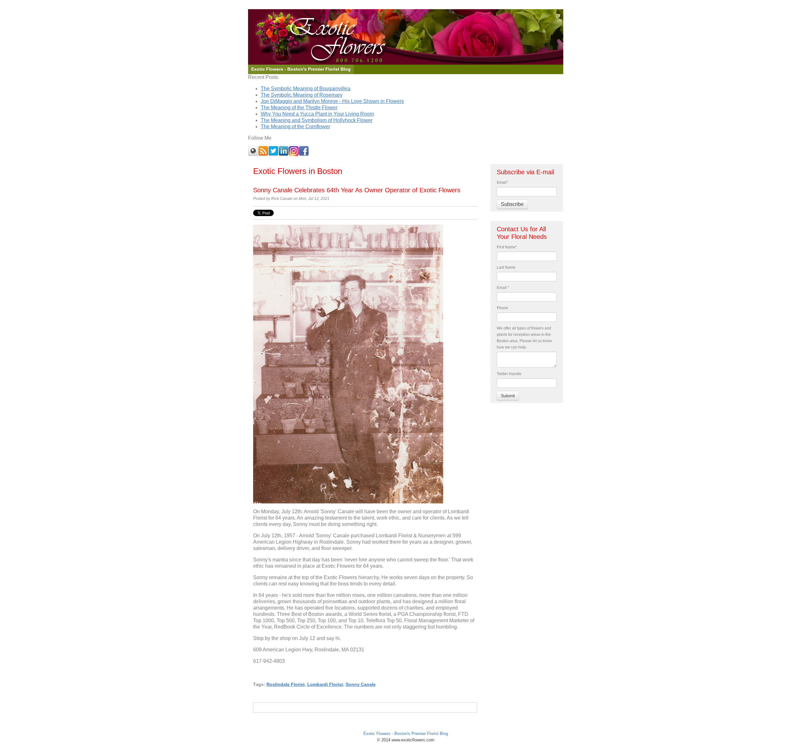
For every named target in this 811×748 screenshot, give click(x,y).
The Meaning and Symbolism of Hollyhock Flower (317, 120)
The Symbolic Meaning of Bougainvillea (305, 88)
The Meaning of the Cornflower (295, 126)
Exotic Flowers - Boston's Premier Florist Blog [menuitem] (301, 69)
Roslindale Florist (285, 684)
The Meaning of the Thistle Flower (299, 107)
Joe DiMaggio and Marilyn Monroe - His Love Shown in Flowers (332, 101)
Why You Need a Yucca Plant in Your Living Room (317, 114)
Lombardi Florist (325, 684)
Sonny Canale (361, 684)
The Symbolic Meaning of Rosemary (301, 95)
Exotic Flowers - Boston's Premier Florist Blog (405, 733)
